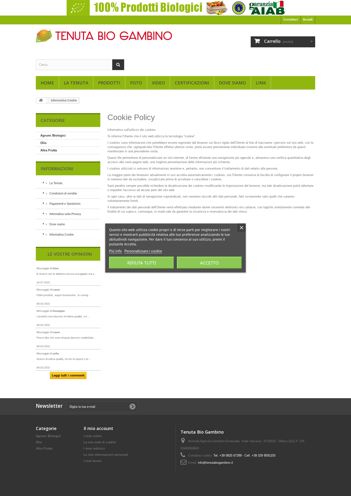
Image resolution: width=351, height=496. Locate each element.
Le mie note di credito (100, 442)
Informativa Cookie (61, 234)
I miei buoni (92, 461)
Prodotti (109, 83)
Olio (43, 143)
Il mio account (98, 428)
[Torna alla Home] (40, 101)
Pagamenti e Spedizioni (64, 203)
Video (158, 83)
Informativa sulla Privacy (65, 214)
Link (261, 83)
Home (47, 83)
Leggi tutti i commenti (68, 375)
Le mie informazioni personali (106, 455)
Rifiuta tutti (141, 263)
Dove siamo (232, 83)
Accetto (209, 263)
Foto (136, 83)
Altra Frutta (48, 150)
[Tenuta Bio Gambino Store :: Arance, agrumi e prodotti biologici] (104, 35)
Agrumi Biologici (53, 135)
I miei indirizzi (94, 448)
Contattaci (290, 19)
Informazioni (57, 168)
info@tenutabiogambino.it (215, 462)
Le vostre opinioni (70, 254)
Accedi (308, 19)
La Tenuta (76, 83)
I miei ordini (93, 436)
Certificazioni (192, 83)
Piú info (115, 250)
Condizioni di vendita (63, 193)
